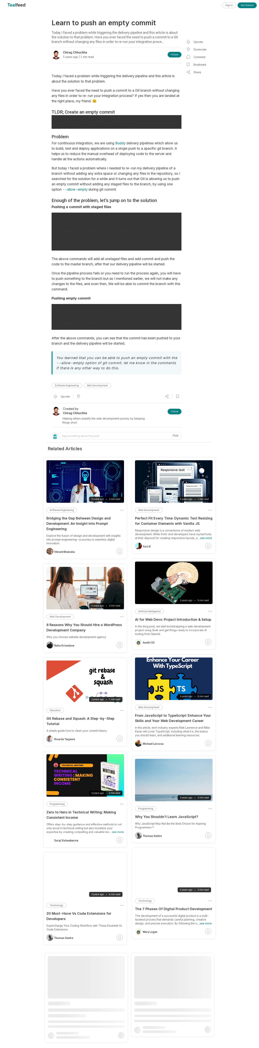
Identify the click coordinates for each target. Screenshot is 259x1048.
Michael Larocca (153, 743)
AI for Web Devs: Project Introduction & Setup (173, 619)
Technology (145, 900)
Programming (145, 808)
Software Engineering (67, 385)
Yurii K (147, 546)
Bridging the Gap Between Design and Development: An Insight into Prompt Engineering (78, 523)
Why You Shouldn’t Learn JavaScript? (166, 817)
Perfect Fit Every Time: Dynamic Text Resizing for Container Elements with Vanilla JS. (174, 521)
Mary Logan (150, 931)
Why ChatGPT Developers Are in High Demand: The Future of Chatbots (77, 1013)
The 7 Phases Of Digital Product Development (173, 909)
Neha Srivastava (64, 645)
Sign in (229, 5)
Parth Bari (60, 1039)
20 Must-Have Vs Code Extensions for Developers (78, 916)
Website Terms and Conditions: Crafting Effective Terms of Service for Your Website (172, 1007)
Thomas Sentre (152, 835)
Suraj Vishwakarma (66, 840)
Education (55, 710)
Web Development (97, 385)
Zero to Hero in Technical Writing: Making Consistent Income (81, 814)
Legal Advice (145, 996)
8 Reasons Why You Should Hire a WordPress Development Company (84, 627)
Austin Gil (149, 642)
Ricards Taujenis (64, 739)
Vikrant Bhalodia (64, 551)
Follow (174, 54)
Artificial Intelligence (149, 611)
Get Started (247, 5)
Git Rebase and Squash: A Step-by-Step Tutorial (80, 721)
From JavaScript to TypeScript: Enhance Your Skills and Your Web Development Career (173, 718)
